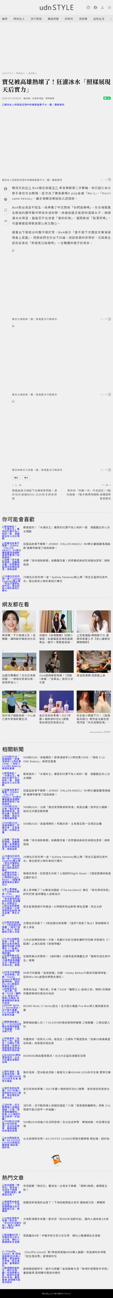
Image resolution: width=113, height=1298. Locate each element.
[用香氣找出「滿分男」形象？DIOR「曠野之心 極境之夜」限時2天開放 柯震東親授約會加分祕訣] (11, 993)
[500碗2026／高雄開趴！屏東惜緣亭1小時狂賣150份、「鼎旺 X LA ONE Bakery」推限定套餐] (11, 761)
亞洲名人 (32, 73)
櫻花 (26, 477)
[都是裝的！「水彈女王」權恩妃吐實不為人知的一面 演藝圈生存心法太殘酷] (11, 531)
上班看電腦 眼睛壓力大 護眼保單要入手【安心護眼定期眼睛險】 (93, 638)
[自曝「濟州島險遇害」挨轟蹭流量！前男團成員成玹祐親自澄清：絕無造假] (11, 564)
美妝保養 (53, 19)
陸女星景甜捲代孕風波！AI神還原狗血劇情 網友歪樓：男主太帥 (62, 906)
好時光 (69, 19)
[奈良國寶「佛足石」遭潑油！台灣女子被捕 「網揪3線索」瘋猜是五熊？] (11, 1190)
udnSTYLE (7, 73)
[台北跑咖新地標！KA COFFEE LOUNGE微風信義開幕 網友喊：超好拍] (11, 1143)
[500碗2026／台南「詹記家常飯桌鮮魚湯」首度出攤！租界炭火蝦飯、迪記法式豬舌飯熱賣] (11, 811)
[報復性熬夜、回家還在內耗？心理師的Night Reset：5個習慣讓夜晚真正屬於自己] (11, 877)
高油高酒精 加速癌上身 (91, 675)
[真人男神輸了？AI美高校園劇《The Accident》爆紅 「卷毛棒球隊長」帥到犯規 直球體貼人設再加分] (11, 894)
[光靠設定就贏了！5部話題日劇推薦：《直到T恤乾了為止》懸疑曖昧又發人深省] (11, 927)
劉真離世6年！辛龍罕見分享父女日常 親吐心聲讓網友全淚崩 (61, 1235)
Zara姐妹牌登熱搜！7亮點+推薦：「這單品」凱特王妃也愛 (56, 679)
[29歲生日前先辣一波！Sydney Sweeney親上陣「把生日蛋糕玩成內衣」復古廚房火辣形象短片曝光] (11, 581)
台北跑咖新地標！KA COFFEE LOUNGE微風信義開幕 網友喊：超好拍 (66, 1138)
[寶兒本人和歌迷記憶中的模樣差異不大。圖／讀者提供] (56, 139)
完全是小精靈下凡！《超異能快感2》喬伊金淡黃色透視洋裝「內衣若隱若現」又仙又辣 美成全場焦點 (93, 719)
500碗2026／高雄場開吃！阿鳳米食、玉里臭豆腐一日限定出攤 (62, 823)
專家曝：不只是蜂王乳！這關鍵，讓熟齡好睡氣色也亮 (19, 636)
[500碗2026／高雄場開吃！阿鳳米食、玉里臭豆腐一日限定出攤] (11, 828)
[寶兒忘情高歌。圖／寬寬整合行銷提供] (61, 282)
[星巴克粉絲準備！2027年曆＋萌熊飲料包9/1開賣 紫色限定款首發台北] (11, 1093)
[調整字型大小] (5, 220)
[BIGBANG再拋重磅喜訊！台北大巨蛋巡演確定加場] (11, 1060)
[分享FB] (5, 188)
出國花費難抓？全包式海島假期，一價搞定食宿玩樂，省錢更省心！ (19, 679)
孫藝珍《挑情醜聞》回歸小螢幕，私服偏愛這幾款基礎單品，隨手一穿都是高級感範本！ (56, 638)
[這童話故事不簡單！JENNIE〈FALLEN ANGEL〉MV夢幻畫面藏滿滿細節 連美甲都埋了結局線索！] (11, 548)
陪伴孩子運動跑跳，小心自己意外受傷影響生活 (19, 717)
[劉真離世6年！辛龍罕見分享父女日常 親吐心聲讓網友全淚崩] (11, 1239)
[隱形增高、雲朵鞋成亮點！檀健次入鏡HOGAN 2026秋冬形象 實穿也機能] (11, 1076)
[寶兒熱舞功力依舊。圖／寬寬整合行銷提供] (61, 433)
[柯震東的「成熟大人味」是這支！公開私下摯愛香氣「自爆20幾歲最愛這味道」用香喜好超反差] (11, 1043)
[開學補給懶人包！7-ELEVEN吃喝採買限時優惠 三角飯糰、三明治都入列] (11, 1027)
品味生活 (98, 19)
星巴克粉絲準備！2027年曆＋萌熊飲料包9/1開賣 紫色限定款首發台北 (55, 719)
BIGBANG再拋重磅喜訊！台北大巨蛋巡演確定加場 (54, 1055)
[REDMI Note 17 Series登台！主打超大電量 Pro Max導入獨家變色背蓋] (11, 1010)
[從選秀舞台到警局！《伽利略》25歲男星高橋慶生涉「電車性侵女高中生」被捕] (11, 960)
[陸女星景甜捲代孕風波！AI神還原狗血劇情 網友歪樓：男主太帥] (11, 910)
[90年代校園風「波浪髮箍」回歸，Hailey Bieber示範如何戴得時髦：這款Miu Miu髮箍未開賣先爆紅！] (11, 977)
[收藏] (5, 210)
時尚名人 (19, 19)
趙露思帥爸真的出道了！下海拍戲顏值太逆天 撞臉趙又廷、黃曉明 (64, 1202)
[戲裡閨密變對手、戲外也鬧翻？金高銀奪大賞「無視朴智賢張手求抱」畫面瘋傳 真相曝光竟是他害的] (11, 1273)
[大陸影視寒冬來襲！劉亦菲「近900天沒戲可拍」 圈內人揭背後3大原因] (11, 1223)
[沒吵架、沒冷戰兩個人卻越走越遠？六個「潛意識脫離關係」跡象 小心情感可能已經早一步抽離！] (11, 1109)
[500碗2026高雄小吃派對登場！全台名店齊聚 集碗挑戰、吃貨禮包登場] (11, 1126)
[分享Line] (5, 199)
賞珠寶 (83, 19)
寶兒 (16, 477)
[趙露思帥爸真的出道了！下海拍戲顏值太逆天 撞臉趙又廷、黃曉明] (11, 1206)
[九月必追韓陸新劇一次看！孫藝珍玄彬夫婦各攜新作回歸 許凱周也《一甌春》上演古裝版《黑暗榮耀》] (11, 944)
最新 (5, 19)
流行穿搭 (36, 19)
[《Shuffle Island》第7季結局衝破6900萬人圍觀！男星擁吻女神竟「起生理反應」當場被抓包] (11, 1256)
